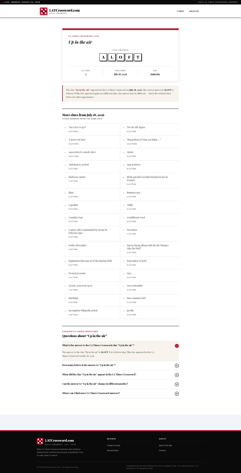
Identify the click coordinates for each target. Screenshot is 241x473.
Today (180, 11)
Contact (162, 450)
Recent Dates (113, 450)
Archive (194, 11)
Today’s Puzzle (113, 445)
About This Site (165, 445)
